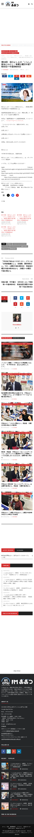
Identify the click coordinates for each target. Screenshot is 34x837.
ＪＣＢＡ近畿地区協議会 (7, 731)
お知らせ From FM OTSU (7, 374)
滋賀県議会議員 (12, 248)
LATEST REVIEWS (8, 550)
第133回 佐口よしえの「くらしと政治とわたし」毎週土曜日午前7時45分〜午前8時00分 (8, 217)
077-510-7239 (9, 711)
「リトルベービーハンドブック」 (14, 120)
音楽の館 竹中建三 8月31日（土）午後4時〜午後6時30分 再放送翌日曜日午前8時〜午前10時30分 (17, 284)
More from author (18, 338)
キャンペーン (14, 343)
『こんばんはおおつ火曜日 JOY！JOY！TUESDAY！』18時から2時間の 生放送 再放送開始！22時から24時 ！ (21, 795)
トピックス (16, 374)
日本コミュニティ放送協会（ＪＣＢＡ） (12, 729)
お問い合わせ (11, 828)
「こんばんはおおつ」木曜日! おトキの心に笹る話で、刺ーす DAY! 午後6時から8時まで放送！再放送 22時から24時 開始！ (21, 775)
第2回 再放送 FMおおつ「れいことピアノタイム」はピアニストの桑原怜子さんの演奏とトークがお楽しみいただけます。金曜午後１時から (16, 454)
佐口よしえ (4, 248)
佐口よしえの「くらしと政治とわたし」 (10, 53)
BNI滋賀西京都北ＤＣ (7, 733)
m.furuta (14, 399)
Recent (3, 758)
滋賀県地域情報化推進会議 (8, 739)
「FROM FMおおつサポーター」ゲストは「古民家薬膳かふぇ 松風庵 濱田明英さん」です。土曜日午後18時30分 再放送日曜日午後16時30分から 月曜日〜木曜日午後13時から (17, 266)
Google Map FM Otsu (7, 709)
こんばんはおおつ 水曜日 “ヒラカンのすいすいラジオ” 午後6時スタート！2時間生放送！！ (21, 765)
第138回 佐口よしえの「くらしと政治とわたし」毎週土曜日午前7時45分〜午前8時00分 (24, 217)
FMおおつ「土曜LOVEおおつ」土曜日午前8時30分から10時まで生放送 (16, 513)
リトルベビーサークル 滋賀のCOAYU (14, 124)
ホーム (4, 826)
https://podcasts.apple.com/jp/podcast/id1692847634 (17, 169)
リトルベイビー (5, 246)
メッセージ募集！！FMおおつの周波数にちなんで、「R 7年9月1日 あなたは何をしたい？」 (16, 364)
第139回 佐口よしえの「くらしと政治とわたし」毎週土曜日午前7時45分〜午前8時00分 (8, 229)
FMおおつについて (20, 828)
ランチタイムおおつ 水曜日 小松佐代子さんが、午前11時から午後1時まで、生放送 (21, 785)
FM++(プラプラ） (5, 51)
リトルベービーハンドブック (19, 243)
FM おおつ (12, 831)
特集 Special (29, 343)
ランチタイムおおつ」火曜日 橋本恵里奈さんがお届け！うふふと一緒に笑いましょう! (21, 804)
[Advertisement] (17, 25)
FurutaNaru (5, 69)
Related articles (7, 338)
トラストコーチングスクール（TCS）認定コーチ (14, 737)
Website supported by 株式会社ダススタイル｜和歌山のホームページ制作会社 (17, 832)
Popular (11, 758)
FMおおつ (9, 243)
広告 (8, 826)
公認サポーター (27, 826)
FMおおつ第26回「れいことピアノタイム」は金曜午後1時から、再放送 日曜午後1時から (16, 485)
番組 (30, 374)
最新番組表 (13, 826)
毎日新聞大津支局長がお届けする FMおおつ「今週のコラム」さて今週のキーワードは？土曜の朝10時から (16, 395)
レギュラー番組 (14, 51)
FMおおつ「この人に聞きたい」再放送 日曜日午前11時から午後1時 (16, 424)
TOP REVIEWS (20, 550)
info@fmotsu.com (11, 724)
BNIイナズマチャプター (7, 735)
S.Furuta (15, 369)
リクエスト (19, 826)
